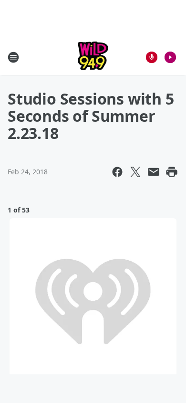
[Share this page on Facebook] (117, 172)
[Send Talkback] (151, 57)
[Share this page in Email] (153, 172)
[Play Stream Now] (170, 57)
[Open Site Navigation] (13, 57)
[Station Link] (93, 57)
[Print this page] (171, 172)
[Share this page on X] (135, 172)
